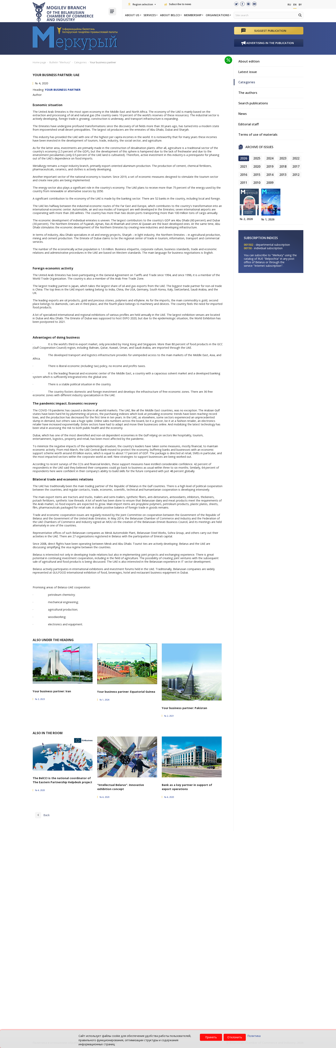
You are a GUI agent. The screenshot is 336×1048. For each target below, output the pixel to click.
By (300, 4)
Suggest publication (270, 31)
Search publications (253, 103)
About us (132, 15)
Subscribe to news (180, 4)
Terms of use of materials (257, 134)
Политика (254, 1036)
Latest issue (247, 72)
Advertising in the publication (270, 43)
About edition (249, 61)
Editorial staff (248, 124)
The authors (247, 93)
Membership (192, 15)
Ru (289, 4)
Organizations (217, 15)
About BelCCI (170, 15)
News (242, 114)
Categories (246, 82)
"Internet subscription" (268, 265)
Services (150, 15)
